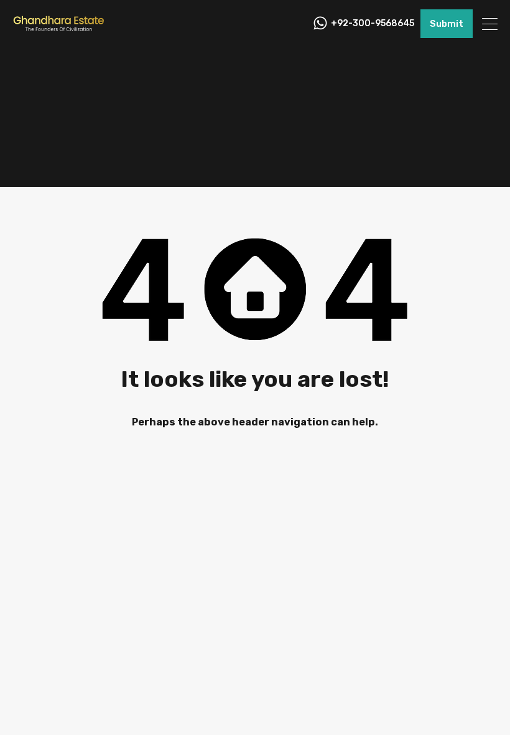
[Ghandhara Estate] (59, 28)
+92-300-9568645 (372, 24)
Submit (446, 23)
